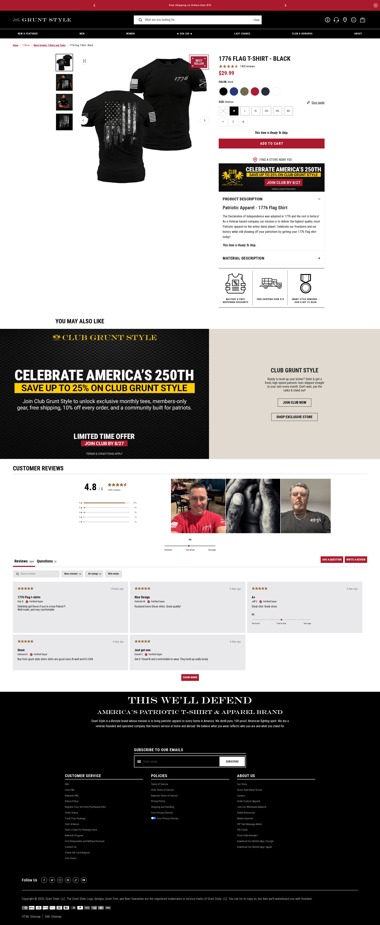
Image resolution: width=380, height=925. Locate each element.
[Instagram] (60, 880)
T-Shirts (26, 45)
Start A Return (72, 824)
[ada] (327, 19)
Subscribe (232, 761)
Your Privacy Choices (162, 812)
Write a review (356, 559)
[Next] (285, 5)
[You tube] (84, 880)
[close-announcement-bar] (375, 5)
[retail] (345, 19)
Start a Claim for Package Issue (81, 829)
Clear (256, 19)
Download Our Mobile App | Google (255, 841)
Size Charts (71, 858)
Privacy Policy (158, 801)
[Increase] (243, 121)
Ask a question (332, 559)
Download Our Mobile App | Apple (254, 846)
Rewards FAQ (71, 795)
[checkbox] (113, 574)
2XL (267, 110)
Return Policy (71, 801)
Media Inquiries (245, 818)
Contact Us (70, 846)
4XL (288, 110)
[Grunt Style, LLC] (42, 20)
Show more (190, 677)
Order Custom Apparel (248, 801)
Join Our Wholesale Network (251, 806)
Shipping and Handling (162, 806)
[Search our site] (140, 19)
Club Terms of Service (162, 789)
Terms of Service (159, 784)
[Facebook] (44, 880)
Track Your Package (75, 818)
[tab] (46, 561)
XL (256, 110)
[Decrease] (223, 121)
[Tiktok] (76, 880)
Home (15, 45)
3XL (277, 110)
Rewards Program (74, 835)
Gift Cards (242, 829)
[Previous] (95, 5)
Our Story (242, 784)
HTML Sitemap (31, 916)
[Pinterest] (68, 880)
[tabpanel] (190, 627)
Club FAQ (69, 789)
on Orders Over (190, 5)
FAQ (67, 784)
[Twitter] (52, 880)
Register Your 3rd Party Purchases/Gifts (85, 806)
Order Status (71, 812)
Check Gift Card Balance (77, 852)
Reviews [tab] (24, 561)
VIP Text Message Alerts (249, 824)
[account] (353, 19)
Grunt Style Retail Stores (249, 789)
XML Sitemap (53, 916)
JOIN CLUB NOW (294, 402)
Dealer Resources (246, 812)
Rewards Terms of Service (164, 795)
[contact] (336, 19)
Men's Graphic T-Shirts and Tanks (50, 45)
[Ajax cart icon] (362, 19)
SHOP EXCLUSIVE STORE (294, 417)
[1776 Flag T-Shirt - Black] (84, 61)
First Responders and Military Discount (84, 841)
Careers (241, 795)
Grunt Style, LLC (55, 899)
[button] (108, 503)
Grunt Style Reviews (247, 835)
